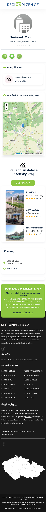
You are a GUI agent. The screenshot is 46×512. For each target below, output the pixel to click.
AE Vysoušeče (32, 210)
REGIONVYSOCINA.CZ (32, 375)
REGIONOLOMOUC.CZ (32, 389)
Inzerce (3, 360)
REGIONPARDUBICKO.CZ (33, 371)
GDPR (41, 497)
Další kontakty (22, 183)
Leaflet (19, 154)
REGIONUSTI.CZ (7, 389)
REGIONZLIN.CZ (30, 384)
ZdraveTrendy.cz (7, 434)
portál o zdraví (19, 431)
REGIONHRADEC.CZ (8, 398)
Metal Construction (34, 228)
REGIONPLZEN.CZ (8, 371)
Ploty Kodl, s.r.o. (33, 192)
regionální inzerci (7, 343)
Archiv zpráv (28, 360)
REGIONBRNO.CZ (30, 380)
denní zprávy (15, 333)
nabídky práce (36, 337)
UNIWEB (28, 417)
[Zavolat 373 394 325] (12, 56)
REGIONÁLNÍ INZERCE (23, 313)
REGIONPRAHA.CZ (8, 384)
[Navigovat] (4, 56)
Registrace (19, 360)
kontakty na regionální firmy (10, 337)
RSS (35, 360)
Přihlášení (11, 360)
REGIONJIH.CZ (6, 380)
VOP (21, 499)
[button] (23, 125)
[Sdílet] (19, 56)
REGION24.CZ (29, 398)
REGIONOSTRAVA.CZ (32, 393)
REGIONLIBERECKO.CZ (10, 393)
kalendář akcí (25, 337)
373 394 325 (12, 269)
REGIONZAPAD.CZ (8, 375)
